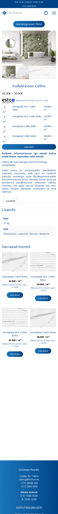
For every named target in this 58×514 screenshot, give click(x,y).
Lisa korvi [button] (15, 294)
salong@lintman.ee (29, 479)
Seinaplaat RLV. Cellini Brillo (26, 116)
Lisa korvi (29, 147)
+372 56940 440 (29, 483)
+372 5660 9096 (29, 6)
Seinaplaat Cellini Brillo (24, 126)
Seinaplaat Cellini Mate (24, 136)
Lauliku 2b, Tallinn (29, 476)
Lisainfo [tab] (10, 200)
